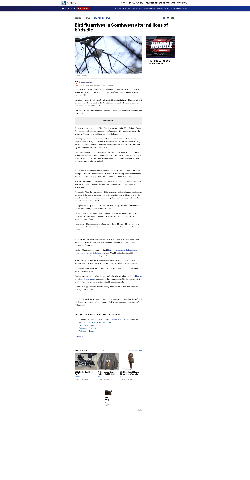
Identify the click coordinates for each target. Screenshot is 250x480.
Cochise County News (174, 8)
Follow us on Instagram (87, 328)
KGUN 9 (78, 18)
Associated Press (87, 82)
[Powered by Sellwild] (139, 410)
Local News (118, 8)
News (87, 18)
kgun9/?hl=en (66, 8)
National (140, 3)
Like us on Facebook (86, 325)
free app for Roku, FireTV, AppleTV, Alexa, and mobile (111, 319)
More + (185, 8)
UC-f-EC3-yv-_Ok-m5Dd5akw (72, 8)
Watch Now (182, 3)
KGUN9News (63, 8)
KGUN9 (69, 8)
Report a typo (80, 336)
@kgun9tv (75, 8)
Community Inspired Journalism (132, 8)
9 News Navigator (149, 8)
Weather (150, 3)
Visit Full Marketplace (135, 350)
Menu (123, 3)
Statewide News (102, 18)
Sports (158, 3)
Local (132, 3)
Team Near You (161, 8)
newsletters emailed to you (101, 322)
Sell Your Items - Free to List (98, 351)
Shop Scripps (169, 3)
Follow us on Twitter (86, 331)
